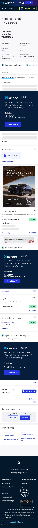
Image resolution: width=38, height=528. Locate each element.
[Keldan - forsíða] (11, 97)
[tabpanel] (19, 306)
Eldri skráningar (6, 233)
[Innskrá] (23, 3)
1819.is (4, 51)
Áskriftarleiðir (6, 480)
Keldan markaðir (7, 497)
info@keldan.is (22, 473)
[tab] (8, 78)
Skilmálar (24, 483)
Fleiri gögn (5, 328)
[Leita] (20, 3)
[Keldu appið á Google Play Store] (26, 501)
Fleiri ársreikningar (7, 161)
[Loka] (19, 507)
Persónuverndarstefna (28, 480)
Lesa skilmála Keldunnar (14, 522)
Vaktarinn (5, 493)
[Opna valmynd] (35, 3)
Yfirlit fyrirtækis (7, 8)
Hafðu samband (7, 487)
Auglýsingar (6, 483)
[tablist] (20, 78)
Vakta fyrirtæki (30, 8)
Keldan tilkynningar (8, 501)
